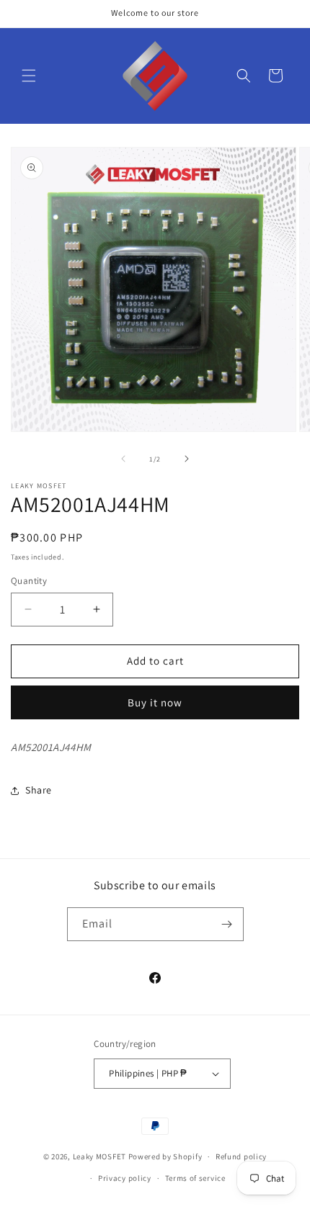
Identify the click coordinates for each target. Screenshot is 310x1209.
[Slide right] (187, 459)
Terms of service (195, 1178)
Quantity (29, 581)
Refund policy (241, 1156)
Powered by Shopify (165, 1156)
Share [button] (38, 789)
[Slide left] (123, 459)
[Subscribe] (227, 924)
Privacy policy (124, 1178)
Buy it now (155, 702)
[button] (29, 75)
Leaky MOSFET (99, 1156)
